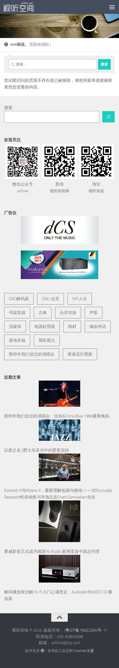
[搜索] (108, 117)
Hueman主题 (84, 651)
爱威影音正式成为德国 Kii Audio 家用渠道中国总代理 (51, 551)
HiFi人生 (79, 298)
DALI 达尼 (50, 298)
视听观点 (46, 340)
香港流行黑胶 (80, 354)
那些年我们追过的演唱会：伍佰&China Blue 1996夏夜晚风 (56, 416)
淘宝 (96, 187)
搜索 (8, 107)
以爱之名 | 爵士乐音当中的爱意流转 (36, 450)
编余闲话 (97, 326)
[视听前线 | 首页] (23, 7)
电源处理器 (44, 326)
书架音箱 (17, 312)
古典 (42, 312)
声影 (93, 312)
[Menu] (112, 7)
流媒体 (15, 326)
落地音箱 (17, 340)
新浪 (59, 187)
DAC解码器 (19, 298)
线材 (72, 326)
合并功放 (68, 312)
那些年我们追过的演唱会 (32, 354)
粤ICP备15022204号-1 (85, 630)
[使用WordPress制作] (42, 650)
